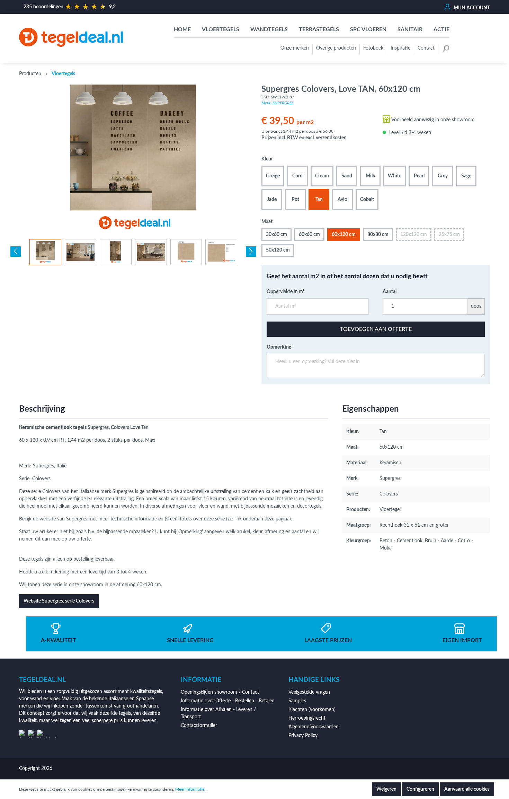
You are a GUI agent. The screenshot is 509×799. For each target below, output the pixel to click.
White (394, 176)
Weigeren (386, 789)
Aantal (389, 291)
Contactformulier (199, 725)
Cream (322, 176)
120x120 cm (413, 234)
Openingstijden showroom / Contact (220, 692)
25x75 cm (449, 234)
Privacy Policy (303, 735)
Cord (297, 176)
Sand (346, 176)
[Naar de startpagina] (71, 37)
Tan (319, 199)
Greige (273, 176)
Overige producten (336, 48)
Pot (295, 199)
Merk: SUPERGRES (277, 103)
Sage (466, 176)
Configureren (420, 789)
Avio (342, 199)
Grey (443, 176)
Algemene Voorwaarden (313, 727)
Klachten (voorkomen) (312, 709)
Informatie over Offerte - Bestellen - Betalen (228, 701)
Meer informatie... (191, 789)
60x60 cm (309, 234)
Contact (426, 48)
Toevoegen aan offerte (376, 329)
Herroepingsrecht (306, 718)
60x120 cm (344, 234)
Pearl (419, 176)
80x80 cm (378, 234)
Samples (297, 701)
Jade (272, 199)
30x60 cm (276, 234)
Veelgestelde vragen (309, 692)
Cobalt (367, 199)
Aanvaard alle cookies (467, 789)
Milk (370, 176)
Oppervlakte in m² (286, 291)
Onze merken (294, 48)
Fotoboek (373, 48)
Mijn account (471, 8)
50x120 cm (278, 250)
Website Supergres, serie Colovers (59, 601)
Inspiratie (400, 48)
